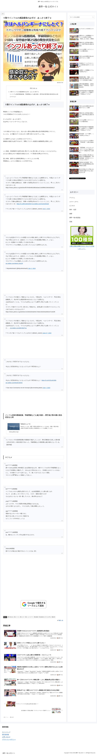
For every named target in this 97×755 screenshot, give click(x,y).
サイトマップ (6, 732)
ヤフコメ (13, 96)
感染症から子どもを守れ (46, 617)
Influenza (11, 617)
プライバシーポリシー (9, 739)
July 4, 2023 (46, 387)
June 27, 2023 (47, 333)
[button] (93, 17)
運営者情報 (5, 734)
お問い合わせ (6, 737)
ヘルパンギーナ (30, 617)
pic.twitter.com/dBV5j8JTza (18, 328)
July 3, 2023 (46, 209)
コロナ (23, 617)
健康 (6, 617)
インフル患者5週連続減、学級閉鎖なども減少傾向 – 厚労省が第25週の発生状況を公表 (34, 94)
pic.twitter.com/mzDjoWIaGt (40, 204)
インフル (17, 617)
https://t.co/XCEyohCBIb (49, 380)
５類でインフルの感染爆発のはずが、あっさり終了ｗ (24, 91)
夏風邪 (37, 617)
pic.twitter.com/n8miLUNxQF (14, 263)
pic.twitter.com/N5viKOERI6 (14, 383)
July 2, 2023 (32, 268)
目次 (31, 88)
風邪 (54, 617)
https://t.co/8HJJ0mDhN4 (24, 204)
